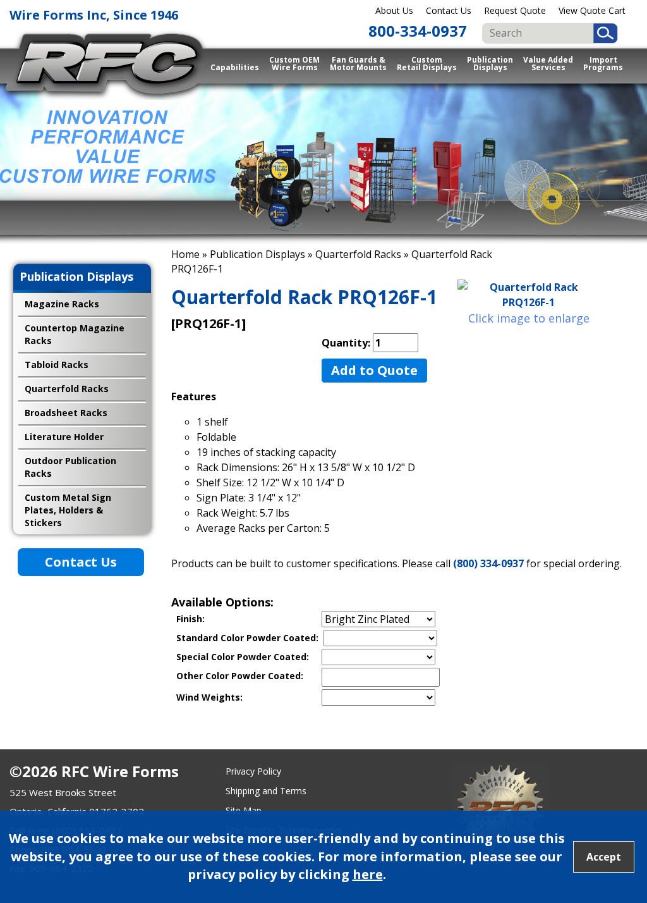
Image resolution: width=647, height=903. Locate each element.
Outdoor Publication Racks (70, 467)
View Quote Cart (592, 10)
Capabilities (234, 67)
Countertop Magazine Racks (74, 334)
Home (185, 254)
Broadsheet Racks (66, 413)
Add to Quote (374, 370)
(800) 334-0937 (488, 563)
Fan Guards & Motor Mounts (358, 63)
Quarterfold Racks (358, 254)
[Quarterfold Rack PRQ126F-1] (528, 295)
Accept (603, 857)
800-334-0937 (417, 30)
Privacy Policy (253, 771)
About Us (394, 10)
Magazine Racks (62, 304)
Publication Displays (490, 63)
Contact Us (448, 10)
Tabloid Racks (56, 365)
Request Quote (515, 10)
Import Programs (603, 63)
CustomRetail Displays (427, 63)
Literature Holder (64, 437)
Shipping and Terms (266, 791)
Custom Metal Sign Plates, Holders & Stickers (68, 510)
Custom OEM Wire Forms (294, 63)
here (368, 874)
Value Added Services (548, 63)
